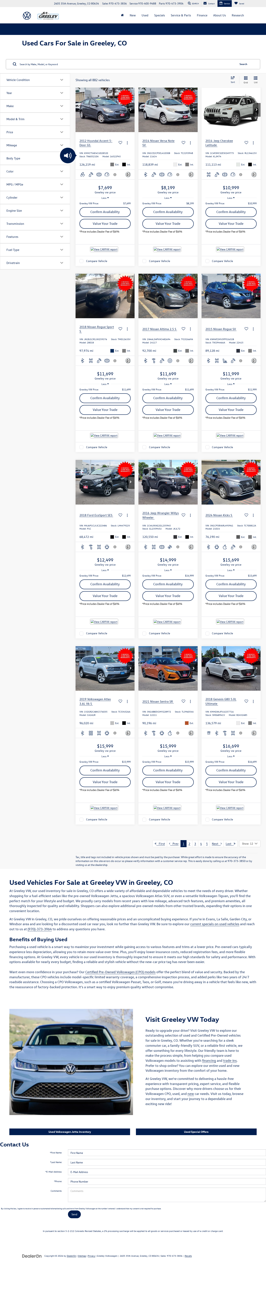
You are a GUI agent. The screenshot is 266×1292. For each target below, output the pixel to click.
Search (243, 64)
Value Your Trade (105, 223)
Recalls (188, 1255)
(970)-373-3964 (40, 929)
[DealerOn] (32, 1255)
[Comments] (128, 174)
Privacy (91, 1255)
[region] (105, 203)
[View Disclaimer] (115, 175)
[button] (131, 110)
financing (209, 1060)
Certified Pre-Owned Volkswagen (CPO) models (120, 972)
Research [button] (238, 15)
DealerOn (71, 1255)
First (160, 844)
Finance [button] (202, 15)
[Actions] (127, 143)
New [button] (133, 15)
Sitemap (82, 1255)
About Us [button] (219, 15)
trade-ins (230, 1060)
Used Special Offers (196, 1132)
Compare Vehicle (96, 261)
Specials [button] (159, 15)
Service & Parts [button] (181, 15)
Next (216, 844)
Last (230, 844)
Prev (174, 844)
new (191, 1094)
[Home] (122, 15)
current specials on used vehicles (214, 924)
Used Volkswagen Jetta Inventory (69, 1132)
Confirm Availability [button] (105, 212)
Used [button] (145, 15)
